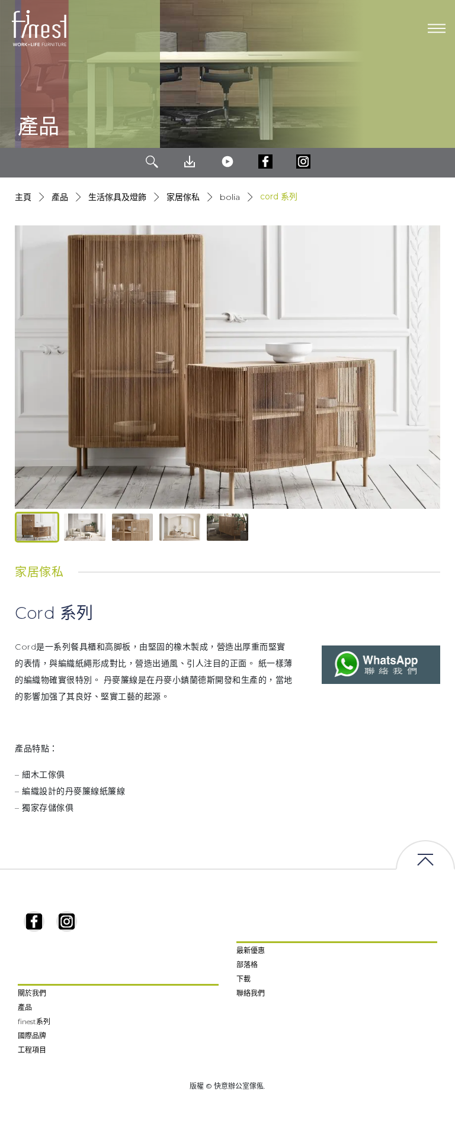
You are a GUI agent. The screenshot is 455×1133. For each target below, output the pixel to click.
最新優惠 (250, 950)
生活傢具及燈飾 (117, 197)
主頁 (23, 197)
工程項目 (32, 1049)
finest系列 (34, 1021)
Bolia (230, 197)
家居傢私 (183, 197)
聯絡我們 (250, 993)
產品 (60, 197)
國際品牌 (32, 1035)
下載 (243, 978)
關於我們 (32, 993)
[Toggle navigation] (437, 28)
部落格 (247, 964)
